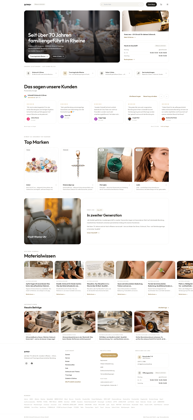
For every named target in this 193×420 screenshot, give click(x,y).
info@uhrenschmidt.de (145, 364)
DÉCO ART (107, 399)
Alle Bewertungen (135, 96)
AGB (101, 367)
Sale (66, 368)
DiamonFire (126, 399)
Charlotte (78, 399)
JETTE (115, 402)
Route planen (128, 59)
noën (59, 404)
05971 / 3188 (142, 361)
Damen (67, 354)
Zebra (133, 407)
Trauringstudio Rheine (37, 56)
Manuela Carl (28, 404)
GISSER (73, 402)
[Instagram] (26, 363)
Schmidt (166, 404)
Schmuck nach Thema (72, 371)
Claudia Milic (86, 399)
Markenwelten (70, 365)
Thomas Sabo (89, 407)
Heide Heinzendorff (90, 402)
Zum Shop (151, 4)
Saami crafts (148, 404)
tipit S (96, 407)
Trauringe (68, 375)
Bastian (43, 399)
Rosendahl (135, 404)
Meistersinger (38, 404)
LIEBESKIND (160, 402)
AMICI (31, 399)
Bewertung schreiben (150, 96)
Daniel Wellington (97, 399)
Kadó (137, 402)
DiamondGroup (116, 399)
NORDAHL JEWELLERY (69, 404)
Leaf (154, 402)
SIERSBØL (27, 407)
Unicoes (107, 407)
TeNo (82, 407)
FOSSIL (45, 402)
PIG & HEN (102, 404)
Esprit (161, 399)
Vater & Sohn (57, 56)
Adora (26, 399)
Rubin (141, 404)
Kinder (67, 361)
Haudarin (80, 402)
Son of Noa (35, 407)
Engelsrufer (144, 399)
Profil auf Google (165, 126)
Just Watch (131, 402)
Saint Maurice (158, 404)
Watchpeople (125, 407)
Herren (67, 358)
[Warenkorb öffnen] (161, 4)
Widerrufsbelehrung (106, 364)
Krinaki (149, 402)
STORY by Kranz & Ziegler (64, 407)
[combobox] (122, 4)
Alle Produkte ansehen (73, 382)
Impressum (103, 360)
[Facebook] (32, 363)
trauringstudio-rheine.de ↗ (109, 385)
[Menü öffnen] (167, 4)
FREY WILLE (52, 402)
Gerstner (67, 402)
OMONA (80, 404)
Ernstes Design (153, 399)
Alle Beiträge (162, 307)
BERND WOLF (59, 399)
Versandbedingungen (107, 374)
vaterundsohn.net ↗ (106, 382)
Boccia (71, 399)
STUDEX (76, 407)
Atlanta (37, 399)
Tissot (102, 407)
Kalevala (143, 402)
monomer (54, 404)
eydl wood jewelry (29, 402)
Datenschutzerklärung (107, 370)
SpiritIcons (43, 407)
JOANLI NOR (122, 402)
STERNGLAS (51, 407)
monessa (46, 404)
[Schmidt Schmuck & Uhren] (27, 4)
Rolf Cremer (126, 404)
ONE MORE (88, 404)
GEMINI (60, 402)
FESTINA (39, 402)
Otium (95, 404)
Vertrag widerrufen (109, 355)
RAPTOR (118, 404)
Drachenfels (135, 399)
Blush (66, 399)
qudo (107, 404)
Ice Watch (109, 402)
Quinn (113, 404)
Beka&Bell (50, 399)
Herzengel (101, 402)
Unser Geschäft (92, 233)
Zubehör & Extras (71, 378)
